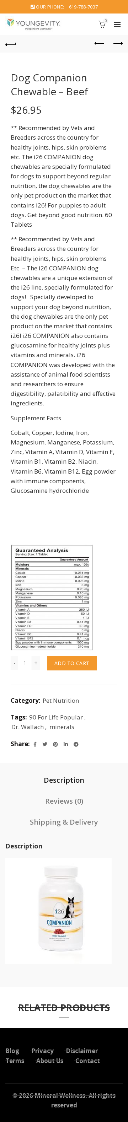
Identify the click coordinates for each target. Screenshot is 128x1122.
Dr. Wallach (27, 727)
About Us (49, 1061)
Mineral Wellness (59, 1095)
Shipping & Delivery (64, 822)
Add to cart (71, 663)
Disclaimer (82, 1051)
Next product (117, 44)
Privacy (42, 1051)
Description (64, 780)
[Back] (11, 44)
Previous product (99, 44)
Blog (12, 1051)
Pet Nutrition (61, 700)
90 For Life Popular (56, 717)
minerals (61, 727)
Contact (87, 1061)
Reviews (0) (64, 801)
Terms (14, 1061)
